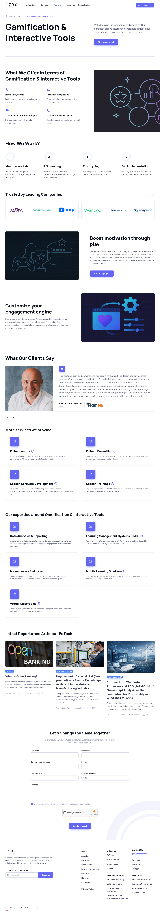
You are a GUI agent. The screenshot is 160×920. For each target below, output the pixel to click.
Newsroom (86, 878)
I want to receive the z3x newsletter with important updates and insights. (61, 804)
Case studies (84, 5)
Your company (36, 773)
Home (10, 16)
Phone (84, 762)
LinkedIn (136, 864)
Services (44, 5)
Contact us (86, 882)
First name (35, 750)
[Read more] (29, 654)
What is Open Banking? (21, 676)
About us (71, 5)
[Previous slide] (146, 194)
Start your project (106, 42)
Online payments (114, 884)
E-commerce (112, 864)
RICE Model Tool (139, 888)
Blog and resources (90, 869)
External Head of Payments (114, 890)
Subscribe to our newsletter (16, 870)
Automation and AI (64, 671)
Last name (85, 750)
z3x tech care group (31, 908)
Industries (30, 5)
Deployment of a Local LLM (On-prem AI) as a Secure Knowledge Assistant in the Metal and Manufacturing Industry (78, 682)
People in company (89, 773)
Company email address (40, 762)
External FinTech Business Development (117, 897)
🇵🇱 (6, 910)
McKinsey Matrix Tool (141, 879)
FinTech (9, 671)
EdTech (20, 16)
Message (34, 785)
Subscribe (46, 875)
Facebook (136, 860)
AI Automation (113, 859)
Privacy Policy (87, 889)
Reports (57, 5)
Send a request (80, 826)
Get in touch (143, 5)
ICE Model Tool (138, 892)
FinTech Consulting (115, 879)
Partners (85, 860)
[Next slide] (152, 194)
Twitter (135, 869)
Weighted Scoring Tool (142, 884)
